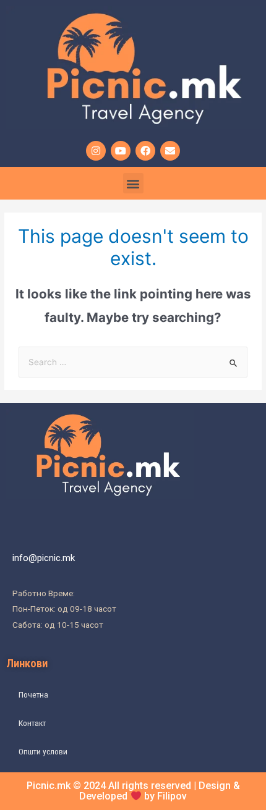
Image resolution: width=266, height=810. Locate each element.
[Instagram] (96, 151)
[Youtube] (121, 151)
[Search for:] (133, 362)
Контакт (32, 723)
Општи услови (43, 751)
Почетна (33, 694)
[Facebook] (145, 151)
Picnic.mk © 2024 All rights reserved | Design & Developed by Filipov (133, 791)
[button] (133, 183)
